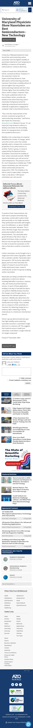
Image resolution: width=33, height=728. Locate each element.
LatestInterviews (16, 394)
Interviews (7, 628)
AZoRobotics (8, 598)
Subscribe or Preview (16, 559)
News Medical (20, 603)
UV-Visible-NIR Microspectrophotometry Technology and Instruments (16, 514)
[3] (6, 420)
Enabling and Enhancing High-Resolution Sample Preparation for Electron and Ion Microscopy (15, 541)
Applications (20, 626)
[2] (6, 410)
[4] (6, 430)
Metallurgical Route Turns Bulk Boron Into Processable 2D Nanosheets (21, 430)
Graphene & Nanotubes (17, 557)
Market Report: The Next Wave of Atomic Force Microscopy (21, 489)
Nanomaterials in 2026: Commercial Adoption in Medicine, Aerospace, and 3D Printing (22, 481)
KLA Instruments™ (10, 546)
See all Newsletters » (8, 584)
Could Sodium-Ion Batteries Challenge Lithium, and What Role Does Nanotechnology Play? (22, 500)
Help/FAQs (19, 631)
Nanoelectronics (7, 123)
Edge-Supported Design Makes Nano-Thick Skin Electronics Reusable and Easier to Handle (22, 411)
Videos (6, 624)
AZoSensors (20, 596)
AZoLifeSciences (21, 605)
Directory (7, 631)
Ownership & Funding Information (8, 663)
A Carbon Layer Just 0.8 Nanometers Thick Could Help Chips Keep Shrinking (22, 401)
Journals (6, 633)
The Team (19, 636)
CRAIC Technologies (10, 518)
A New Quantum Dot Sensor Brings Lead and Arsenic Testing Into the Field (22, 421)
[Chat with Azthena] (28, 724)
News (6, 616)
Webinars (7, 626)
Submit (28, 383)
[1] (6, 400)
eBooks (18, 619)
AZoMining (7, 608)
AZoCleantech (8, 600)
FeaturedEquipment (27, 394)
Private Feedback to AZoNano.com (20, 380)
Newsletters (8, 645)
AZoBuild (7, 605)
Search (6, 640)
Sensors (12, 575)
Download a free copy (16, 206)
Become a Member (10, 643)
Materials (19, 624)
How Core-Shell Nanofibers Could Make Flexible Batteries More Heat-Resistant (22, 440)
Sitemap (19, 633)
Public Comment (26, 378)
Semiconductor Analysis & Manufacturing (18, 567)
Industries (19, 628)
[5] (6, 439)
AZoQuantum (20, 598)
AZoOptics (7, 603)
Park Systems (9, 536)
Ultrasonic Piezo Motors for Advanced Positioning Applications (16, 523)
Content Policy (8, 659)
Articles (6, 619)
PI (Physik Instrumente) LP (12, 527)
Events (18, 621)
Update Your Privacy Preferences (17, 722)
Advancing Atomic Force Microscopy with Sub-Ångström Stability (16, 532)
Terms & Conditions (10, 653)
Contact (6, 648)
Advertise (7, 650)
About (6, 638)
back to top (27, 670)
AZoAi (18, 600)
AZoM (6, 596)
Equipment (7, 621)
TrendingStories (6, 394)
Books (18, 616)
